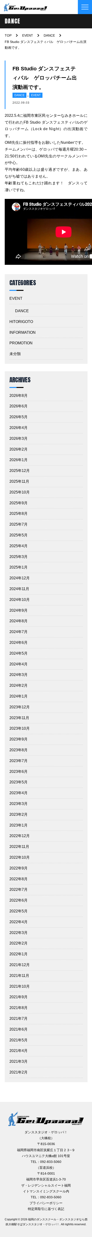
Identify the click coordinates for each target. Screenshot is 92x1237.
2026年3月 (18, 438)
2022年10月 (19, 857)
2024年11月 (19, 589)
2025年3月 (18, 557)
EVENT (36, 95)
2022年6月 (18, 900)
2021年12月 (19, 965)
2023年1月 (18, 825)
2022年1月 (18, 954)
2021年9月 (18, 997)
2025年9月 (18, 503)
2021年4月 (18, 1051)
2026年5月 (18, 417)
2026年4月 (18, 428)
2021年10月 (19, 986)
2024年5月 (18, 653)
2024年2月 (18, 685)
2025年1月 (18, 567)
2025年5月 (18, 535)
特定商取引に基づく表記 (46, 1209)
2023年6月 (18, 772)
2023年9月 (18, 739)
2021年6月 (18, 1029)
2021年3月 (18, 1061)
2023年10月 (19, 728)
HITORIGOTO (21, 322)
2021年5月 (18, 1040)
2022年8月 (18, 879)
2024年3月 (18, 675)
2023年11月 (19, 718)
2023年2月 (18, 814)
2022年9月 (18, 868)
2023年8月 (18, 750)
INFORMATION (22, 332)
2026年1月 (18, 460)
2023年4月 (18, 793)
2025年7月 (18, 524)
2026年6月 (18, 406)
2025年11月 (19, 481)
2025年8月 (18, 514)
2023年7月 (18, 761)
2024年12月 (19, 578)
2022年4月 (18, 922)
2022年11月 (19, 847)
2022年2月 (18, 943)
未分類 (15, 354)
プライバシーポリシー (46, 1203)
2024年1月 (18, 696)
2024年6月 (18, 643)
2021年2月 (18, 1072)
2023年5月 (18, 782)
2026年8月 (18, 396)
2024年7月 (18, 632)
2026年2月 (18, 449)
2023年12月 (19, 707)
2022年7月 (18, 890)
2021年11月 (19, 976)
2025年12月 (19, 471)
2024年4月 (18, 664)
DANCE (19, 95)
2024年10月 (19, 600)
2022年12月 (19, 836)
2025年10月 (19, 492)
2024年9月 (18, 610)
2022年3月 (18, 933)
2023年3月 (18, 804)
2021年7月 (18, 1019)
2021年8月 (18, 1008)
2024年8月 (18, 621)
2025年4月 (18, 546)
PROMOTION (21, 343)
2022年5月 (18, 911)
